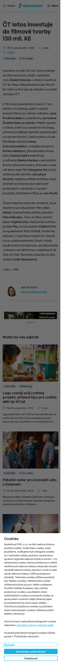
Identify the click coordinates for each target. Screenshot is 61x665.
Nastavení (9, 644)
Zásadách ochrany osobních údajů (35, 625)
